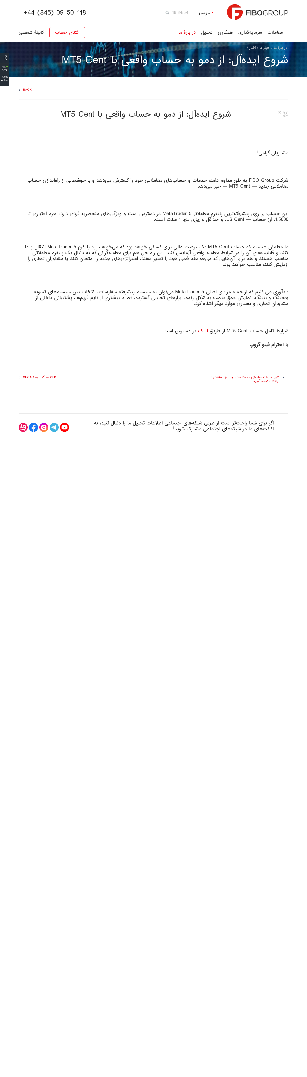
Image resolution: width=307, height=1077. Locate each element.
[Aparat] (23, 427)
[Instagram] (43, 427)
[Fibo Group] (257, 12)
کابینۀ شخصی (31, 32)
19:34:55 (180, 12)
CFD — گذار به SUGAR (39, 377)
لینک (203, 331)
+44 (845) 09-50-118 (55, 13)
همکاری (225, 32)
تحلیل (206, 32)
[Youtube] (64, 427)
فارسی (205, 12)
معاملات (275, 32)
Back (27, 90)
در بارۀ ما (187, 32)
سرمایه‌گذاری (250, 32)
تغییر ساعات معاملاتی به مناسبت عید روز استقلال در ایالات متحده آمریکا (244, 379)
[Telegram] (54, 427)
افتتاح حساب (67, 32)
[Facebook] (33, 427)
